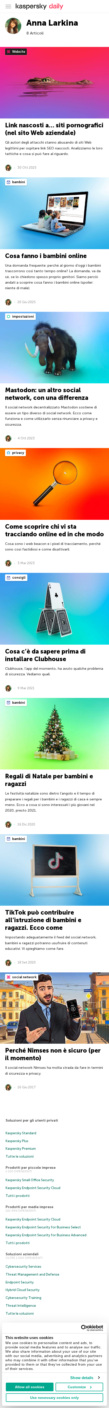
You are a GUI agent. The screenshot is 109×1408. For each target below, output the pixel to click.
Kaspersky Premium (21, 1149)
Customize (77, 1387)
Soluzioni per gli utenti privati (32, 1120)
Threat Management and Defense (32, 1274)
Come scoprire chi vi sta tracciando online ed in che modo (54, 530)
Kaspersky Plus (17, 1141)
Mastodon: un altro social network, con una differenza (46, 393)
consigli (18, 577)
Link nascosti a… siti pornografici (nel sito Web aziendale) (54, 129)
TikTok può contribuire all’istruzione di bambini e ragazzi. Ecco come (43, 920)
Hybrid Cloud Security (23, 1290)
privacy (17, 453)
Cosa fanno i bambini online (46, 256)
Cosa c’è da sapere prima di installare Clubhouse (45, 655)
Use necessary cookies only (54, 1398)
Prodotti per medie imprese (29, 1207)
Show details (81, 1378)
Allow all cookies (29, 1387)
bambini (18, 182)
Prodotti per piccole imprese (31, 1167)
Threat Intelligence (21, 1306)
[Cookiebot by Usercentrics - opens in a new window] (81, 1328)
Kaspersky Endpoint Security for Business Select (43, 1227)
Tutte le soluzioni (20, 1156)
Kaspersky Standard (21, 1133)
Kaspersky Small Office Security (30, 1180)
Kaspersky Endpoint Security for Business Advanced (46, 1235)
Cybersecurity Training (23, 1298)
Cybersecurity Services (23, 1266)
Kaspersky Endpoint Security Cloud (33, 1188)
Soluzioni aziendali (22, 1254)
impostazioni (22, 316)
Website (18, 52)
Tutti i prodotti (18, 1196)
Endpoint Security (20, 1282)
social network (24, 977)
